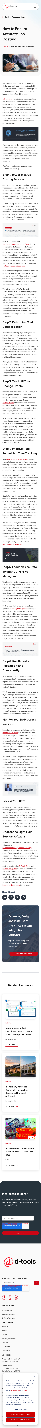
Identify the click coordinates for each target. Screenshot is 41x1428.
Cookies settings (20, 1409)
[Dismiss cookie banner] (34, 1377)
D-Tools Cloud (7, 1310)
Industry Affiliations (9, 1339)
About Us (5, 1327)
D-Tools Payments (8, 1318)
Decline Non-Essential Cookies (20, 1420)
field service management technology (17, 848)
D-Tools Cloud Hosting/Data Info (13, 1425)
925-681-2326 (12, 1359)
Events (4, 1335)
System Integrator (8, 1314)
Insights (5, 46)
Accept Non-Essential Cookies (20, 1414)
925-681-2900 (10, 1362)
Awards (4, 1331)
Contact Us (6, 1351)
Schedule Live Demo (24, 954)
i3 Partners (6, 1347)
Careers (5, 1343)
